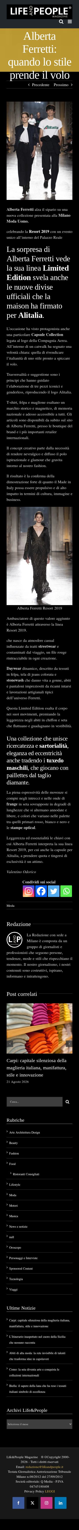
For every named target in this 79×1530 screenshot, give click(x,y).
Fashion (14, 1153)
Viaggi (13, 1289)
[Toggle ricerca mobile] (61, 21)
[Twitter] (53, 891)
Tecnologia (16, 1279)
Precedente (40, 84)
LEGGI (50, 1491)
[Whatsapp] (66, 891)
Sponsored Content (21, 1268)
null (11, 1237)
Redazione (19, 924)
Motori (13, 1205)
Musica (13, 1216)
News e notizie (18, 1226)
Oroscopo (15, 1247)
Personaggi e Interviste (23, 1258)
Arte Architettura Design (24, 1132)
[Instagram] (28, 891)
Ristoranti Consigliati (26, 1174)
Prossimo (61, 84)
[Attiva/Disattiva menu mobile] (70, 21)
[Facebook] (41, 891)
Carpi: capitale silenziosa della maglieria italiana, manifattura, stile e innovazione (36, 1068)
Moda (10, 905)
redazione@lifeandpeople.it (44, 1466)
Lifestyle (14, 1184)
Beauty (13, 1143)
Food (12, 1164)
